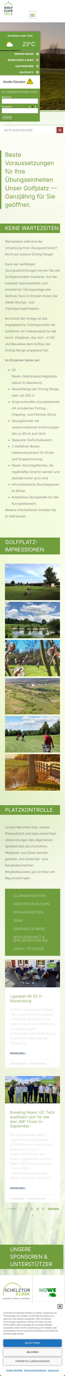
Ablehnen (32, 1352)
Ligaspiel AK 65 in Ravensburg (26, 998)
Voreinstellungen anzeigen (32, 1361)
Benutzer (7, 97)
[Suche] (60, 130)
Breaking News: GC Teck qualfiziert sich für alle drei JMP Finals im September (32, 1119)
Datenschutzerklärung (35, 1370)
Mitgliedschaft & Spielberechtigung (30, 938)
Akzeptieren (32, 1343)
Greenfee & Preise (29, 929)
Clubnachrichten (29, 896)
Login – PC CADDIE (28, 949)
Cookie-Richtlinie (14, 1370)
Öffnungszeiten (28, 912)
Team (17, 921)
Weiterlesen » (18, 1053)
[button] (60, 1306)
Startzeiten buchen (31, 904)
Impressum (53, 1370)
